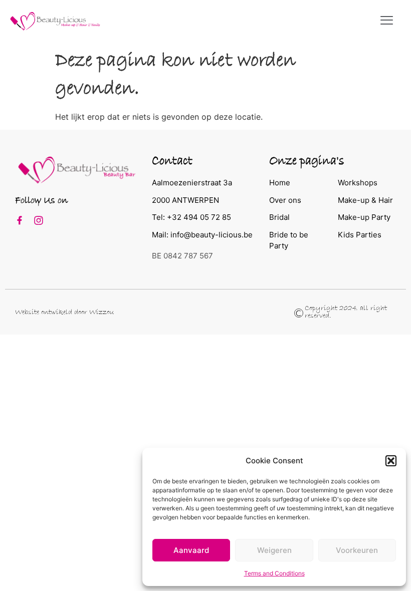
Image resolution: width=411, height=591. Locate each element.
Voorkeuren (357, 550)
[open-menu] (386, 21)
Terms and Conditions (274, 573)
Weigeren (274, 550)
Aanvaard (191, 550)
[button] (391, 461)
